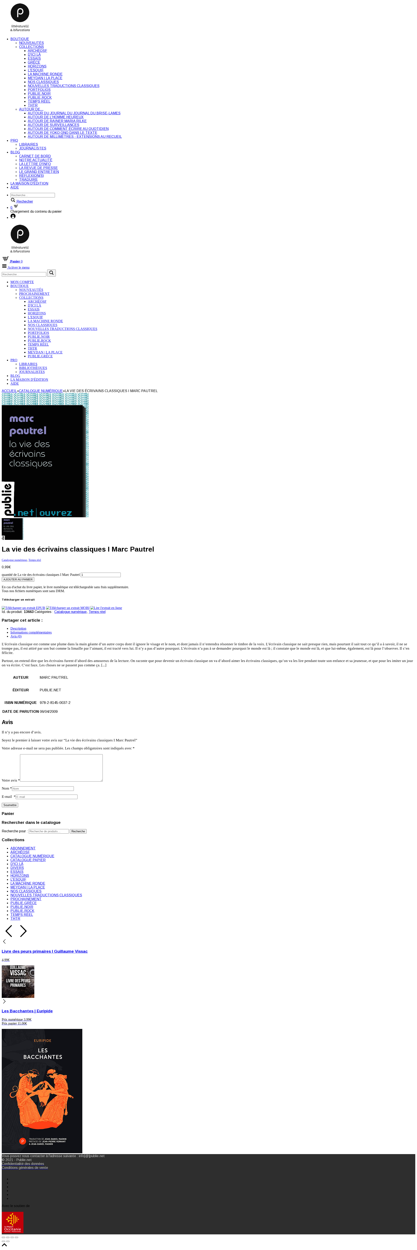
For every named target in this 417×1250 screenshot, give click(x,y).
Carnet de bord (35, 156)
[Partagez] (8, 1237)
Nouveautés (31, 43)
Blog (15, 152)
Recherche (78, 831)
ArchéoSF (37, 51)
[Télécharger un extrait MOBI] (67, 608)
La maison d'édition (29, 183)
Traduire (28, 179)
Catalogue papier (28, 860)
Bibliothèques (33, 368)
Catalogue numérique (41, 391)
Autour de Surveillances (53, 125)
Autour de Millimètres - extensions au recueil (75, 136)
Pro (14, 140)
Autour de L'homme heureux (56, 117)
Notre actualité (35, 160)
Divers (17, 868)
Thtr (33, 105)
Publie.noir (39, 93)
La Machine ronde (45, 74)
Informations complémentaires (31, 632)
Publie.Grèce (40, 356)
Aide (14, 187)
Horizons (37, 66)
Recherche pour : (15, 831)
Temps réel (39, 101)
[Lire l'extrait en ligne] (106, 608)
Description (18, 628)
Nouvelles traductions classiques (63, 86)
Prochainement (34, 294)
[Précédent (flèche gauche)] (3, 1241)
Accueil (9, 391)
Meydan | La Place (45, 78)
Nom (7, 788)
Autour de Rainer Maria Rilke (57, 121)
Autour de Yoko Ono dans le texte (62, 133)
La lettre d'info (35, 164)
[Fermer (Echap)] (3, 1237)
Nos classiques (43, 82)
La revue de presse (38, 168)
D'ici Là (34, 54)
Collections (31, 47)
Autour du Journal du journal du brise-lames (74, 113)
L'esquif (36, 70)
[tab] (212, 629)
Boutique (19, 39)
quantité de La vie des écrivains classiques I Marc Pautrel (41, 575)
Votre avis (11, 780)
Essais (34, 58)
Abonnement (23, 848)
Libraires (28, 144)
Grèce (34, 62)
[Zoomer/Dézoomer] (16, 1237)
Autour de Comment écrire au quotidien (68, 129)
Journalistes (32, 148)
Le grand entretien (39, 172)
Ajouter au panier (18, 579)
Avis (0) (16, 636)
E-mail (9, 797)
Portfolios (39, 90)
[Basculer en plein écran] (12, 1237)
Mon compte (22, 282)
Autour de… (31, 109)
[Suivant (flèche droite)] (8, 1241)
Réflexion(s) (31, 175)
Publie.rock (40, 97)
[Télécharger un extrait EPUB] (23, 608)
